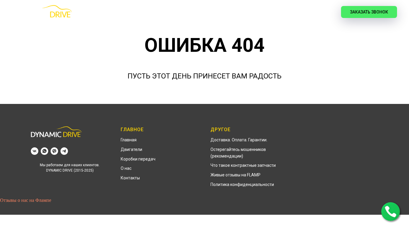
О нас (126, 168)
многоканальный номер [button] (278, 19)
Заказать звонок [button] (369, 12)
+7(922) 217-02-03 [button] (278, 12)
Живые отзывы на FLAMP (235, 174)
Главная (108, 12)
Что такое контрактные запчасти (243, 165)
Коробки (181, 12)
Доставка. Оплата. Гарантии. (238, 139)
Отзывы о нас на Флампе (25, 200)
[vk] (323, 11)
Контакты (130, 177)
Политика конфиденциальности (242, 184)
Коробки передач (138, 159)
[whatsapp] (44, 151)
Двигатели (144, 12)
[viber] (54, 151)
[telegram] (64, 151)
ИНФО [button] (211, 12)
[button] (390, 211)
